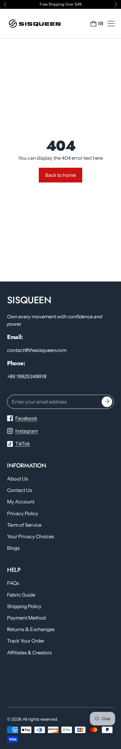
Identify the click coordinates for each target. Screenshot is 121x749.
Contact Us (19, 490)
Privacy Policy (22, 513)
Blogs (13, 548)
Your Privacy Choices (30, 536)
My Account (20, 502)
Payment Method (26, 618)
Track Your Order (25, 641)
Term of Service (24, 525)
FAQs (13, 583)
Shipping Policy (24, 606)
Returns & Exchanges (31, 629)
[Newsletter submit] (107, 401)
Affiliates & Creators (29, 653)
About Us (17, 479)
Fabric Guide (21, 595)
